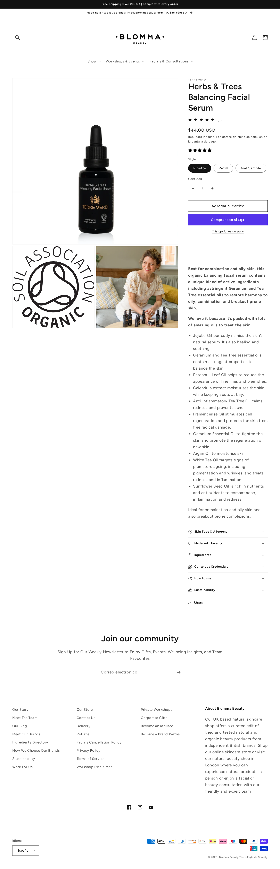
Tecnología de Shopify (253, 857)
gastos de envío (233, 137)
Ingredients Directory (30, 742)
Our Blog (19, 726)
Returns (83, 734)
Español (23, 850)
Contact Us (86, 718)
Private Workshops (156, 709)
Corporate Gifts (154, 718)
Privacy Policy (88, 750)
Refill (223, 168)
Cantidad (195, 179)
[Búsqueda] (17, 37)
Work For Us (22, 767)
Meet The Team (24, 718)
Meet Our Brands (26, 734)
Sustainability (23, 759)
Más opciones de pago (228, 231)
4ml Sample (251, 168)
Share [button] (198, 603)
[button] (94, 61)
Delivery (84, 726)
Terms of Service (91, 759)
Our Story (20, 709)
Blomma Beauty (229, 857)
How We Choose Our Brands (36, 750)
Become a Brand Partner (161, 734)
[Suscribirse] (178, 672)
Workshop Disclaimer (94, 767)
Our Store (85, 709)
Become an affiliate (157, 726)
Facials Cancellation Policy (99, 742)
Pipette (199, 168)
